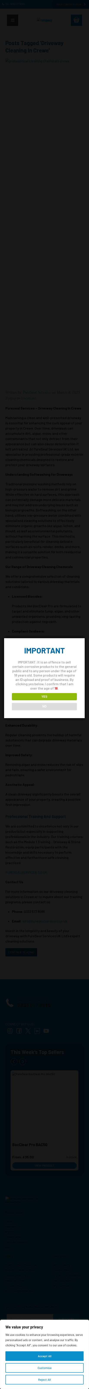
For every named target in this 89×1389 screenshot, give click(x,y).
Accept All (44, 1356)
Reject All (44, 1379)
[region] (44, 1354)
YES (44, 696)
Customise (45, 1368)
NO (44, 706)
